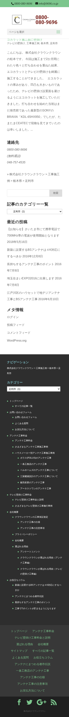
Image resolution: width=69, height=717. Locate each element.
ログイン (13, 317)
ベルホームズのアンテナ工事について (39, 470)
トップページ (16, 401)
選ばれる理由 (21, 546)
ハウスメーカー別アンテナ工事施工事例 (35, 453)
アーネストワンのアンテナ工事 (35, 488)
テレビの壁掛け (16, 43)
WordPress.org (16, 340)
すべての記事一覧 (24, 406)
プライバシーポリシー (26, 534)
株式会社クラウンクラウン (27, 174)
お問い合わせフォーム (21, 412)
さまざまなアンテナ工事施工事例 (31, 446)
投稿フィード (16, 324)
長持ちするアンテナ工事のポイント (30, 264)
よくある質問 (21, 423)
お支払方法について (25, 429)
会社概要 (14, 512)
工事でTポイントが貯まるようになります (35, 608)
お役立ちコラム (17, 580)
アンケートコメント (30, 551)
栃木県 (45, 43)
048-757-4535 (16, 162)
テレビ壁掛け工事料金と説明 (29, 499)
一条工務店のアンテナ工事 (33, 464)
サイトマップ (19, 650)
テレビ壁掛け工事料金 (21, 494)
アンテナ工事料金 (18, 435)
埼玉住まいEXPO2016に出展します (30, 278)
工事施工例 (32, 43)
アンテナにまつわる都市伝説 (29, 596)
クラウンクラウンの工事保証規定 (31, 517)
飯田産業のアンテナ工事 (32, 482)
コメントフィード (19, 332)
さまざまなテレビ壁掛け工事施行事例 (33, 506)
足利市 (54, 43)
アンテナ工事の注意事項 (32, 528)
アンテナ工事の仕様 (30, 522)
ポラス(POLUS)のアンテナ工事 (35, 458)
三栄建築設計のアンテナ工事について (39, 476)
